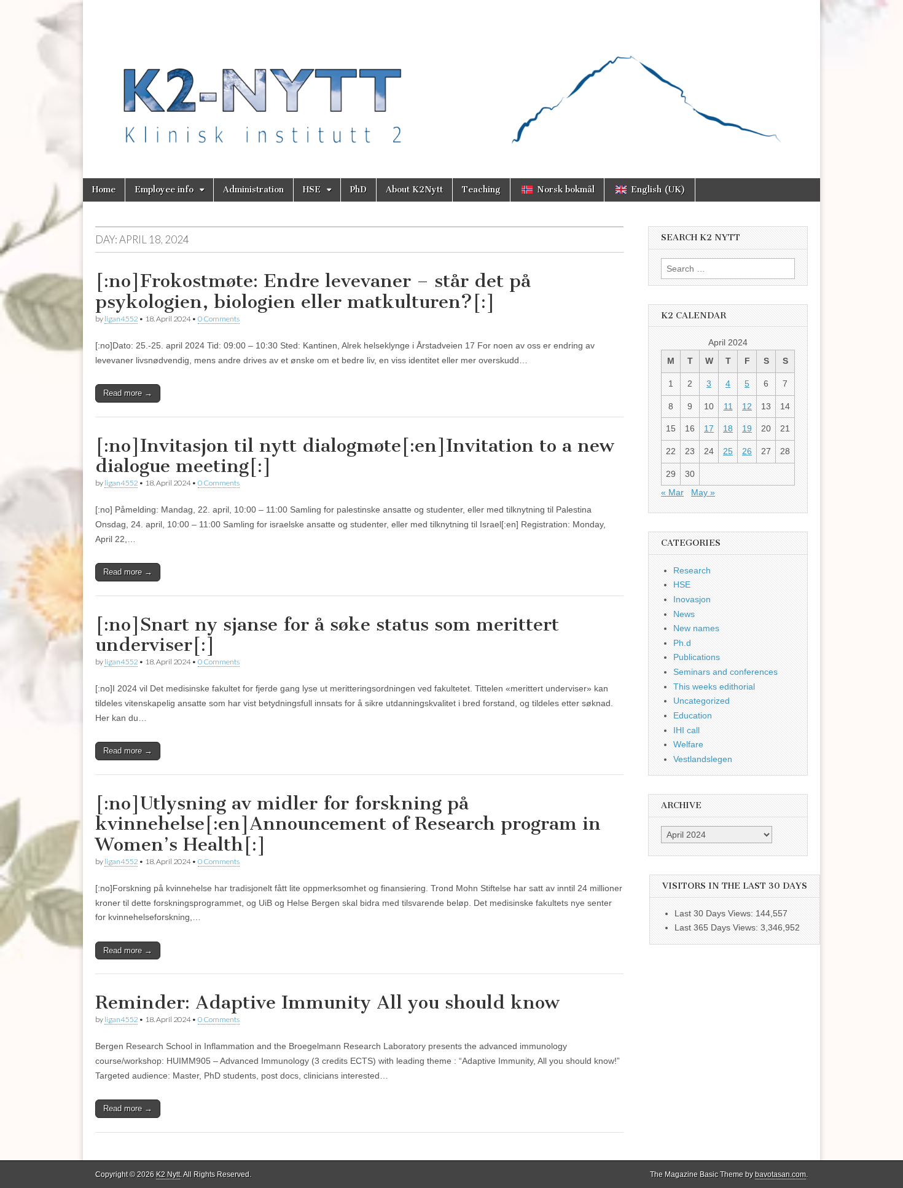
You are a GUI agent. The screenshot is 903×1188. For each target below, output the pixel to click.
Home (103, 189)
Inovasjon (692, 599)
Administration (253, 189)
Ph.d (682, 643)
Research (692, 570)
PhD (358, 189)
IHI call (686, 730)
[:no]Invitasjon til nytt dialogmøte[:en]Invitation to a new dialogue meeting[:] (354, 456)
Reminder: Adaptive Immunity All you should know (327, 1002)
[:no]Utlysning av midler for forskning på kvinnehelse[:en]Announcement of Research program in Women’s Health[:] (348, 824)
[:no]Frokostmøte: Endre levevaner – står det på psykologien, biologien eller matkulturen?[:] (313, 291)
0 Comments (219, 318)
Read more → (127, 393)
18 (728, 428)
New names (696, 628)
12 (747, 406)
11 (728, 406)
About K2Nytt (414, 189)
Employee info (164, 189)
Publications (696, 657)
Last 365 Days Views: (717, 927)
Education (692, 715)
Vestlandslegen (702, 759)
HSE (312, 189)
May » (703, 492)
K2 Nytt (168, 1174)
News (684, 614)
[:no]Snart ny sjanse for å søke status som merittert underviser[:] (327, 634)
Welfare (688, 744)
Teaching (481, 189)
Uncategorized (701, 701)
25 (728, 451)
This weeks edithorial (714, 686)
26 (747, 451)
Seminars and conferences (725, 672)
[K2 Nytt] (451, 80)
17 (709, 428)
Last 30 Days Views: (715, 913)
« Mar (672, 492)
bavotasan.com (780, 1174)
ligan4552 (121, 318)
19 (747, 428)
